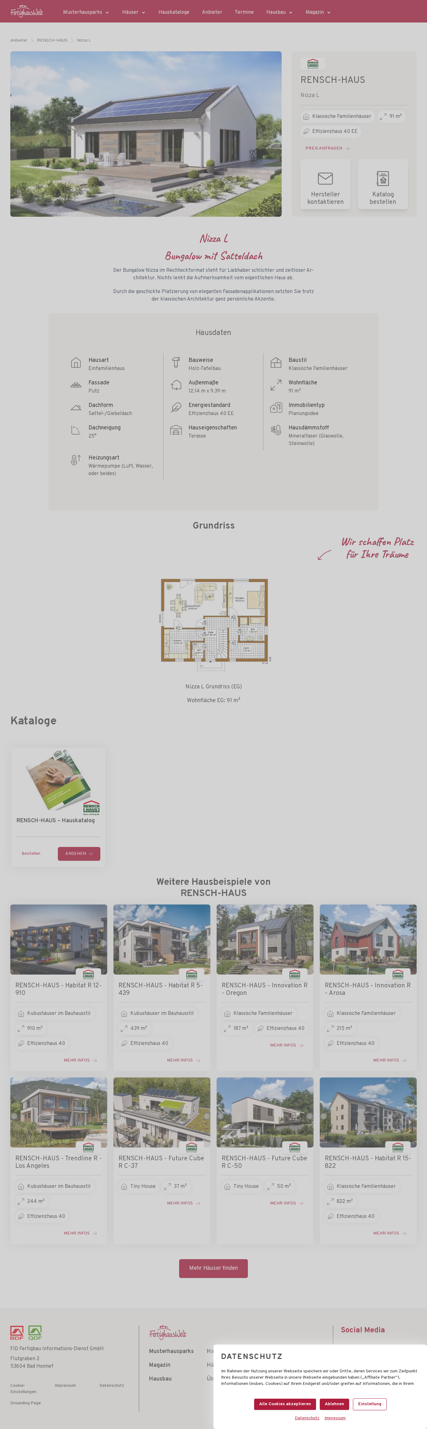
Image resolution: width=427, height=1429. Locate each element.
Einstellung (369, 1404)
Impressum (335, 1418)
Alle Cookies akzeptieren (285, 1404)
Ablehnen (334, 1404)
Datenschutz (307, 1418)
